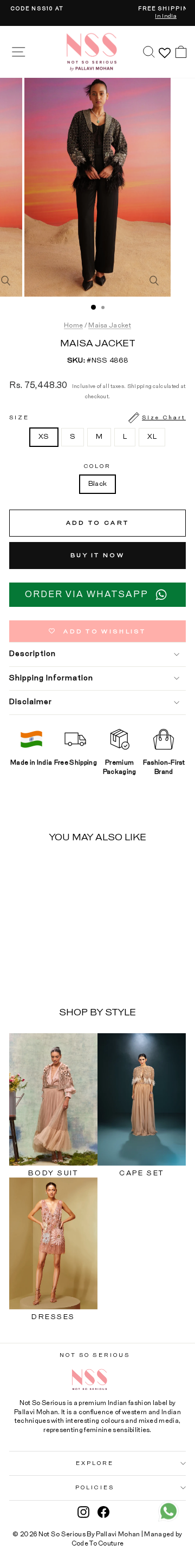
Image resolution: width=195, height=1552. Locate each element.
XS (43, 436)
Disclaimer (30, 702)
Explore (95, 1463)
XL (152, 436)
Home (73, 325)
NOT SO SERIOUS (95, 1355)
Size (97, 417)
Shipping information (51, 678)
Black (97, 483)
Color (97, 466)
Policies (94, 1487)
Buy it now (97, 555)
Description (32, 654)
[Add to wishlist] (62, 872)
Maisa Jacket (109, 325)
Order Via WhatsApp (86, 594)
